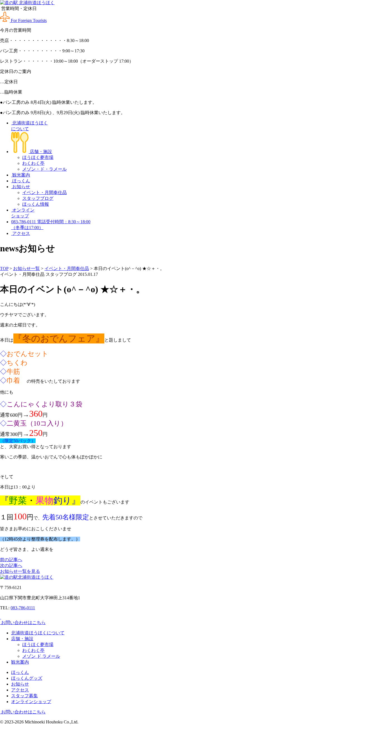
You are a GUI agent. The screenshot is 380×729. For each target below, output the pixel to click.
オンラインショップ (31, 701)
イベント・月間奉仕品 (44, 192)
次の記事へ (11, 565)
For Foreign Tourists (28, 20)
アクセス (20, 233)
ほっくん (20, 180)
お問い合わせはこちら (23, 622)
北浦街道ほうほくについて (38, 632)
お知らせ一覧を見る (20, 571)
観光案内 (20, 175)
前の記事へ (11, 559)
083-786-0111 (23, 607)
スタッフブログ (37, 198)
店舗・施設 (40, 151)
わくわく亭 (33, 163)
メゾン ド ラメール (41, 656)
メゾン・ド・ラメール (44, 169)
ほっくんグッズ (26, 678)
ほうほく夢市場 (37, 157)
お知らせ (20, 186)
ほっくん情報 (35, 204)
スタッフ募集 (24, 695)
